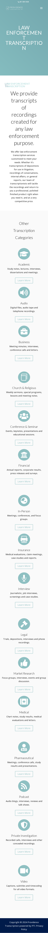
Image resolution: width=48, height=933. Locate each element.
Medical (24, 712)
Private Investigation (24, 835)
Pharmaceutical (24, 758)
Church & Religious (24, 388)
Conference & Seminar (24, 426)
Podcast (24, 796)
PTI (33, 925)
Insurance (24, 550)
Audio (24, 303)
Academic (24, 264)
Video (24, 881)
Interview (24, 588)
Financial (24, 465)
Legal (24, 634)
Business (24, 342)
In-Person (24, 511)
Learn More (24, 280)
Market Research (24, 673)
